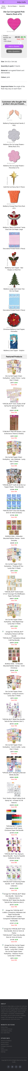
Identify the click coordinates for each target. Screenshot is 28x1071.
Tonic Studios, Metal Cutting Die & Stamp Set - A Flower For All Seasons (14, 800)
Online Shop (4, 1027)
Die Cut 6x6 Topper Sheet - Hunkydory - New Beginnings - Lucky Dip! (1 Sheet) (14, 622)
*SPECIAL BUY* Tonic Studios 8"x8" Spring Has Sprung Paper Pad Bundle (14, 406)
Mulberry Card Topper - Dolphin (14, 350)
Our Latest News (5, 1032)
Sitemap (3, 1052)
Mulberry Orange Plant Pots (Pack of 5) (14, 207)
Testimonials (4, 1050)
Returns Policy (5, 1044)
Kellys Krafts (21, 2)
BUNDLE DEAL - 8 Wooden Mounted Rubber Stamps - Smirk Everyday (14, 538)
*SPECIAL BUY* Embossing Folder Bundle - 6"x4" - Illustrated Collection (14, 884)
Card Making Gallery (6, 1031)
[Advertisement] (14, 983)
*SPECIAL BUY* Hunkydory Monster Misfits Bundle (14, 774)
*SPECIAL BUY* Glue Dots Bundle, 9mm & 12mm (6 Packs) (14, 936)
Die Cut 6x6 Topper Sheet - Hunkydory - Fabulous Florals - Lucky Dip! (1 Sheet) (14, 953)
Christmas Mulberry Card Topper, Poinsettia (14, 330)
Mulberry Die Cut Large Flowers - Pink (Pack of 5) (14, 167)
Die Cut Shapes (12, 6)
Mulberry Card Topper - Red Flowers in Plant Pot (14, 269)
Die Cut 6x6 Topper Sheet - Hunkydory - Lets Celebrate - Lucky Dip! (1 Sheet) (14, 459)
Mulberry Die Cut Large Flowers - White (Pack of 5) (14, 145)
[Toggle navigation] (3, 2)
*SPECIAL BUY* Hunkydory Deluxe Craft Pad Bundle (14, 639)
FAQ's (2, 1048)
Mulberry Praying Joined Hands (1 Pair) (14, 124)
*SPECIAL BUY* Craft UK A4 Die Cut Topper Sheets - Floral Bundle (14, 486)
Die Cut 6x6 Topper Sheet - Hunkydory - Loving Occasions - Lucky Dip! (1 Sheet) (14, 694)
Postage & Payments (6, 1046)
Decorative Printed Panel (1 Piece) (14, 248)
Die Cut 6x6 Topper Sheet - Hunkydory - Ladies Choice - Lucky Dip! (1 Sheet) (14, 378)
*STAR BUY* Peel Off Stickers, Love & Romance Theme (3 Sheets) (14, 432)
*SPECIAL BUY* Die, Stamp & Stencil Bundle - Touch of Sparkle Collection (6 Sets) (14, 856)
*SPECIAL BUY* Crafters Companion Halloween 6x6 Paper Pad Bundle (14, 919)
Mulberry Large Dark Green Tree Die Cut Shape (14, 290)
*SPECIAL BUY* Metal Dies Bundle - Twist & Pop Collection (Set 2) (14, 901)
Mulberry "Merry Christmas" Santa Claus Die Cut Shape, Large (14, 228)
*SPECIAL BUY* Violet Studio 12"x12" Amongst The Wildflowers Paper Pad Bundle (14, 594)
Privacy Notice (5, 1042)
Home (3, 6)
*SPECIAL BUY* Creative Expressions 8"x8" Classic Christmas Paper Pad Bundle (14, 828)
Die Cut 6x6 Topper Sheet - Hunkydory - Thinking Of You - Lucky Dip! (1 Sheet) (14, 566)
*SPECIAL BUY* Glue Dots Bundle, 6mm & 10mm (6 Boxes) (14, 512)
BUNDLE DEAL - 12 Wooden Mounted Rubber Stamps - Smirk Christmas (14, 666)
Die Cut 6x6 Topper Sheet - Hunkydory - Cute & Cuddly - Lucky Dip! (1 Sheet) (14, 747)
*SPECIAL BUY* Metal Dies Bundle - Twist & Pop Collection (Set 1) (14, 720)
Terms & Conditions (6, 1040)
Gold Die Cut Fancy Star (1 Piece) (14, 187)
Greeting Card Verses (6, 1029)
